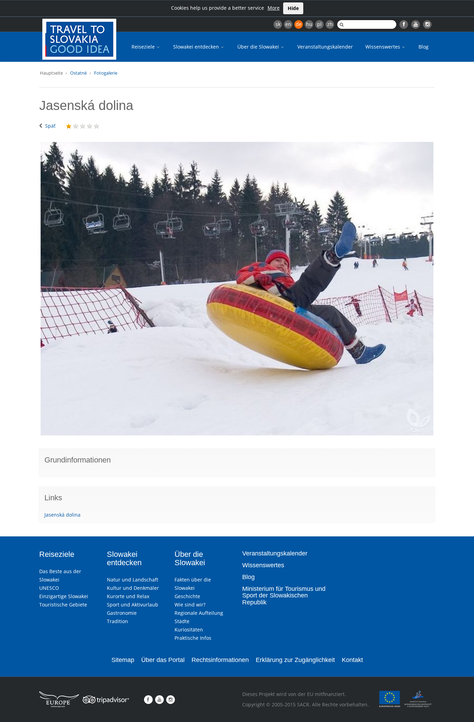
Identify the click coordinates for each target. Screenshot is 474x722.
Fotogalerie (105, 73)
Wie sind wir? (190, 604)
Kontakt (352, 659)
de (299, 24)
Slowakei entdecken (196, 46)
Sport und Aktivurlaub (132, 604)
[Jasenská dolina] (237, 288)
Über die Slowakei (258, 46)
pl (319, 24)
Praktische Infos (193, 638)
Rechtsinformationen (220, 659)
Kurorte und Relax (128, 596)
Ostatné (78, 73)
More (274, 8)
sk (278, 24)
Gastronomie (122, 613)
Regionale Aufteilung (199, 613)
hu (309, 24)
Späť (50, 125)
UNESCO (49, 588)
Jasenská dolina (62, 514)
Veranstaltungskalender (325, 46)
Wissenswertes (383, 46)
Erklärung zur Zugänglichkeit (295, 659)
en (288, 24)
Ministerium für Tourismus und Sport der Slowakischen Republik (283, 595)
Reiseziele (144, 46)
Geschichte (187, 596)
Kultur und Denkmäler (133, 588)
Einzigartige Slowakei (63, 596)
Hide (293, 8)
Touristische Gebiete (63, 604)
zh (330, 24)
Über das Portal (163, 659)
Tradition (117, 621)
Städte (182, 621)
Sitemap (122, 659)
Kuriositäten (189, 629)
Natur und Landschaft (132, 579)
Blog (423, 46)
